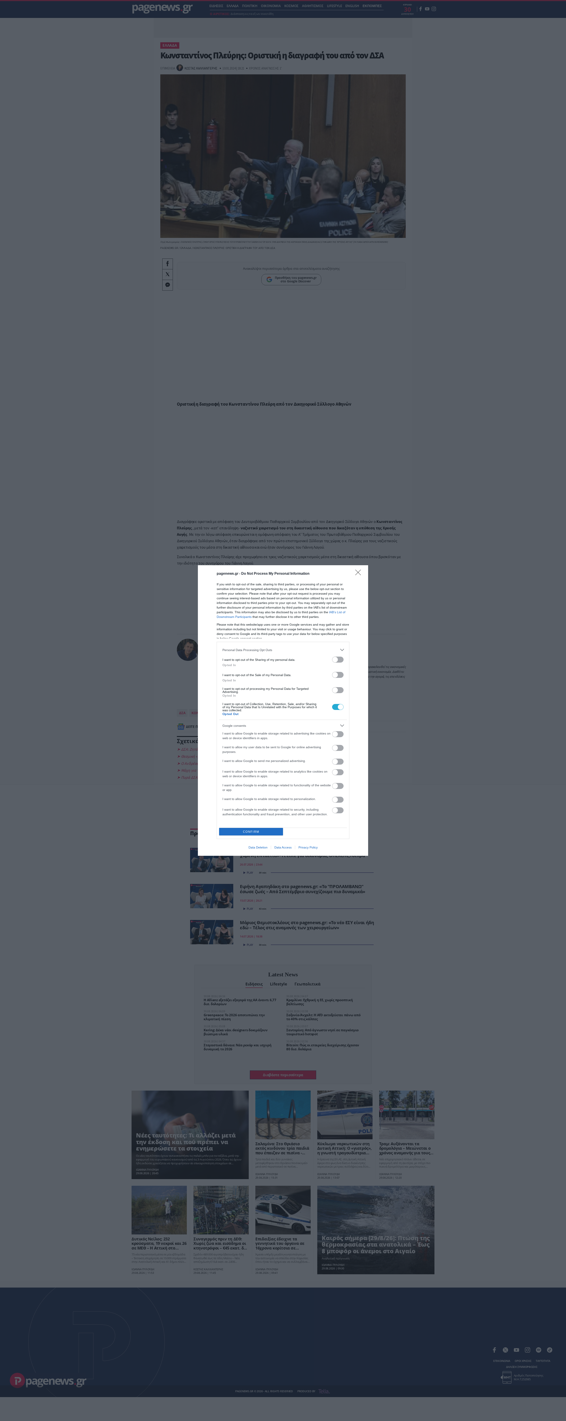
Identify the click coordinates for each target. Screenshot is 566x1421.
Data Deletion (258, 847)
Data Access (283, 847)
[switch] (338, 660)
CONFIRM (251, 831)
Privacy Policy (308, 847)
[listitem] (283, 650)
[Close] (359, 574)
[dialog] (283, 710)
